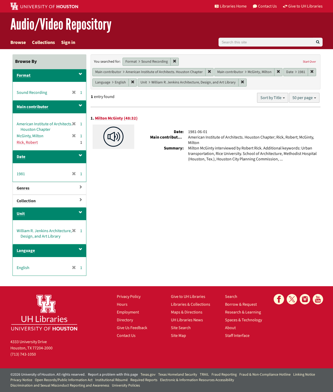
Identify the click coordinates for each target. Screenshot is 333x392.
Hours (122, 304)
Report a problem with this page (113, 374)
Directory (125, 320)
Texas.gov (148, 374)
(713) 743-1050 (23, 354)
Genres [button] (23, 188)
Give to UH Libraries (188, 296)
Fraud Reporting (224, 374)
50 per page (302, 98)
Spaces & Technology (243, 320)
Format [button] (23, 75)
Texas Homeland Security (177, 374)
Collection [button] (26, 201)
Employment (128, 312)
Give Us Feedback (132, 328)
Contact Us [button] (267, 6)
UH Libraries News (187, 320)
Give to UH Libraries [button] (305, 6)
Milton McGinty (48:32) (116, 118)
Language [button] (26, 250)
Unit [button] (21, 214)
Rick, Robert (27, 142)
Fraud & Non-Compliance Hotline (265, 374)
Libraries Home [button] (233, 6)
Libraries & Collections (190, 304)
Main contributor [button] (32, 107)
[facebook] (279, 299)
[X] (292, 299)
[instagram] (305, 299)
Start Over (309, 62)
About (230, 328)
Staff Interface (237, 335)
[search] (318, 42)
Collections (43, 42)
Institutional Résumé (111, 380)
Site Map (178, 335)
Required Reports (143, 380)
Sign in (68, 42)
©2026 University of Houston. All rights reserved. (47, 374)
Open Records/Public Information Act (64, 380)
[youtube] (318, 299)
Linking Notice (304, 374)
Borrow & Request (241, 304)
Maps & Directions (186, 312)
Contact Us (126, 335)
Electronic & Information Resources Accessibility (197, 380)
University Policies (126, 385)
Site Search (181, 328)
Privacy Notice (21, 380)
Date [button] (21, 157)
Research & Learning (243, 312)
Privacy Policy (128, 296)
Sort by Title (271, 98)
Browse (18, 42)
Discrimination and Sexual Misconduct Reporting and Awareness (59, 385)
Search (231, 296)
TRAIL (204, 374)
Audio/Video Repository (61, 24)
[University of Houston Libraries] (44, 312)
